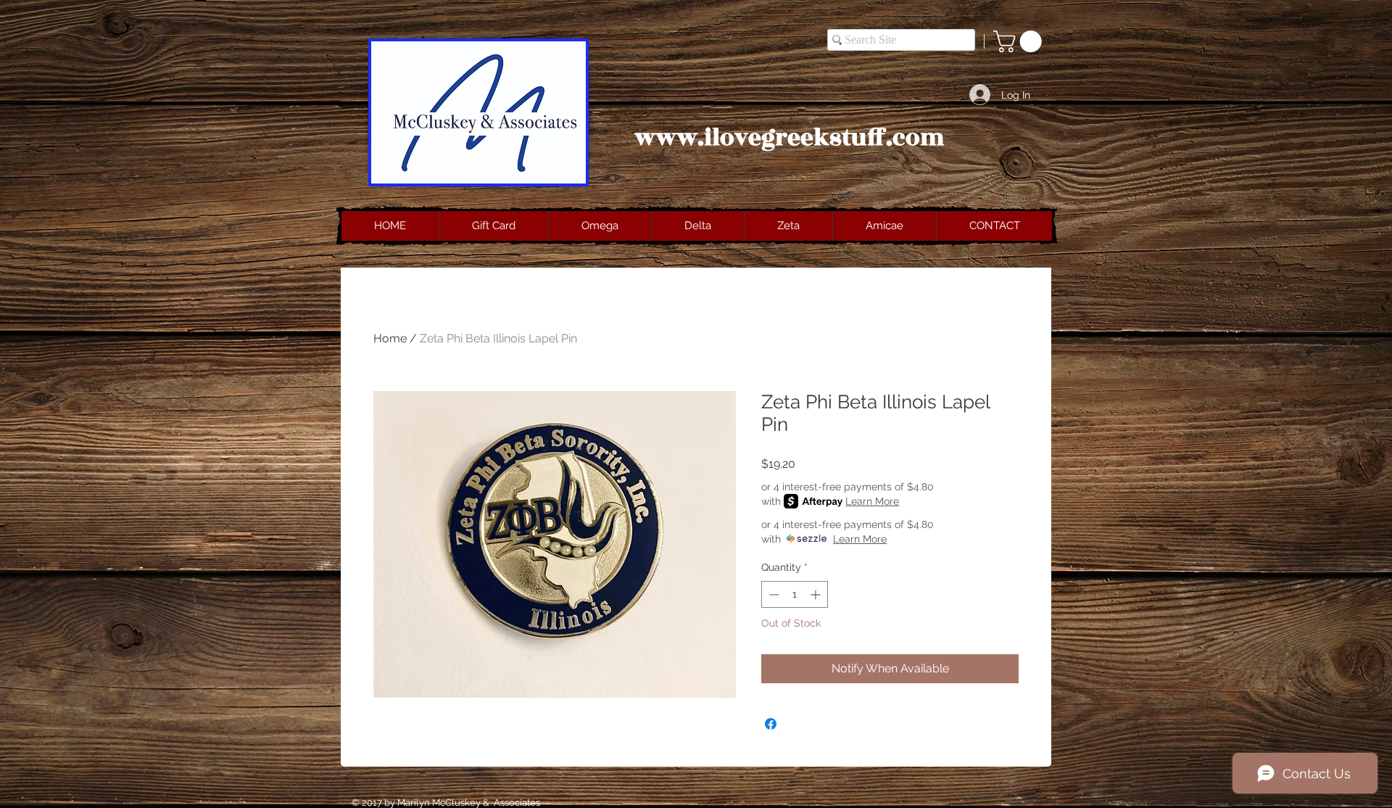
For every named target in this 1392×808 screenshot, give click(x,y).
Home (390, 338)
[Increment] (817, 594)
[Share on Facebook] (770, 724)
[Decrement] (772, 594)
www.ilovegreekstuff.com (789, 138)
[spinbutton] (795, 594)
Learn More (872, 501)
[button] (1020, 41)
